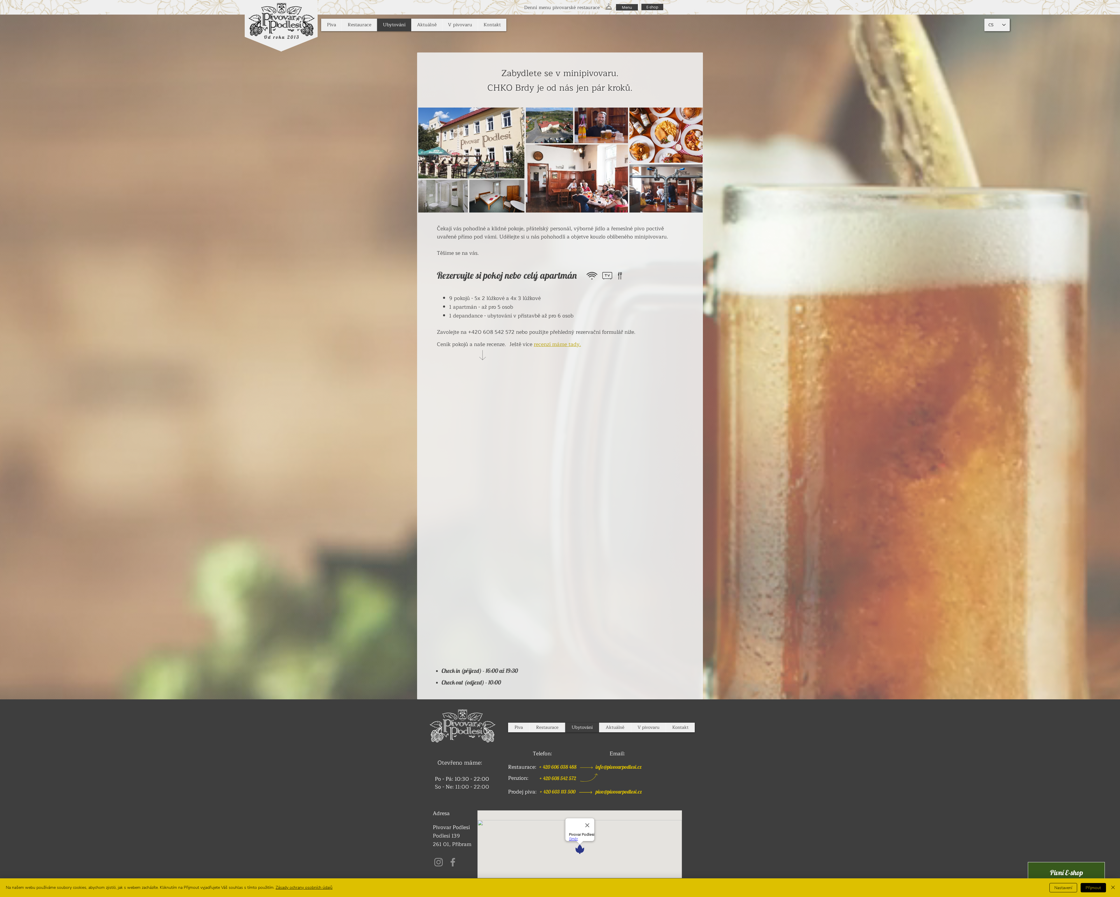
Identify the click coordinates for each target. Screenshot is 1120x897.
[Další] (1101, 7)
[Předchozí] (19, 7)
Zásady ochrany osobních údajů (304, 887)
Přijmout (1093, 888)
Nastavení (1063, 888)
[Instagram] (438, 862)
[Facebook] (453, 862)
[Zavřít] (1113, 887)
